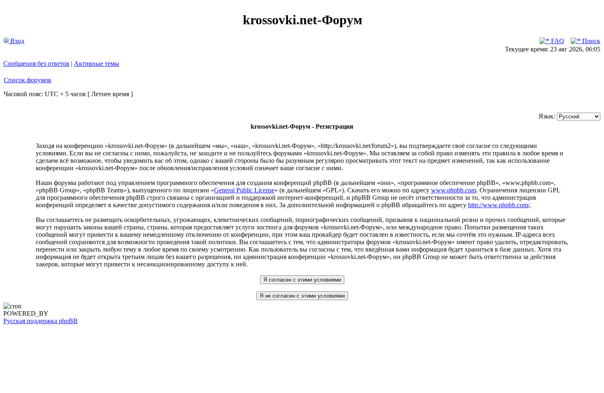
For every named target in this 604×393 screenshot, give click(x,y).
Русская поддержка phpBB (40, 320)
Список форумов (27, 79)
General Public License (244, 190)
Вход (16, 40)
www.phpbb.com (453, 190)
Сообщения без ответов (36, 63)
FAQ (556, 40)
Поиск (590, 40)
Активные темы (96, 63)
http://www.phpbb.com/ (499, 204)
